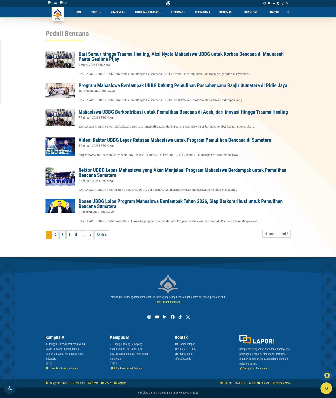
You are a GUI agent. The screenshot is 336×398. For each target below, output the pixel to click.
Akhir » (102, 235)
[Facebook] (278, 3)
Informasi (225, 12)
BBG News (104, 65)
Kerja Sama (202, 12)
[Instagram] (264, 3)
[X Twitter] (287, 3)
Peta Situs (79, 383)
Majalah (121, 383)
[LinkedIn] (274, 3)
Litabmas (177, 12)
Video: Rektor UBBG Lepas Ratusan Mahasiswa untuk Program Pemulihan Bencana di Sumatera (175, 140)
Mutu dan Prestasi (147, 12)
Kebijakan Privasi (58, 383)
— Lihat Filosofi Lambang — (168, 301)
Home (78, 12)
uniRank (264, 383)
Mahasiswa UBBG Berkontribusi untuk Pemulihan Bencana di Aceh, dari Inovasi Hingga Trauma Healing (183, 112)
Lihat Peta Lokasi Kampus (63, 368)
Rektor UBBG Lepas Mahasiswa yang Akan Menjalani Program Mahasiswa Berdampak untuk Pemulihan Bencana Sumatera (182, 172)
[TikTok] (282, 3)
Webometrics (283, 383)
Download (250, 12)
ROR (253, 383)
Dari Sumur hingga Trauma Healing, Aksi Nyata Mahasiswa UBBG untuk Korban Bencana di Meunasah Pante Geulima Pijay (181, 56)
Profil (95, 12)
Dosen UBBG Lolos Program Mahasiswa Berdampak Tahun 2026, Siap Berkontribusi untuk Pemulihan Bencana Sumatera (181, 203)
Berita (94, 383)
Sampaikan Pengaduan (255, 368)
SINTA (241, 383)
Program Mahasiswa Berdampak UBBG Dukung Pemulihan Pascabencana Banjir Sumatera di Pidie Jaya (183, 85)
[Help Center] (326, 388)
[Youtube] (269, 3)
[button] (10, 388)
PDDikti (227, 383)
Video (107, 383)
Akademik (117, 12)
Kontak (274, 12)
